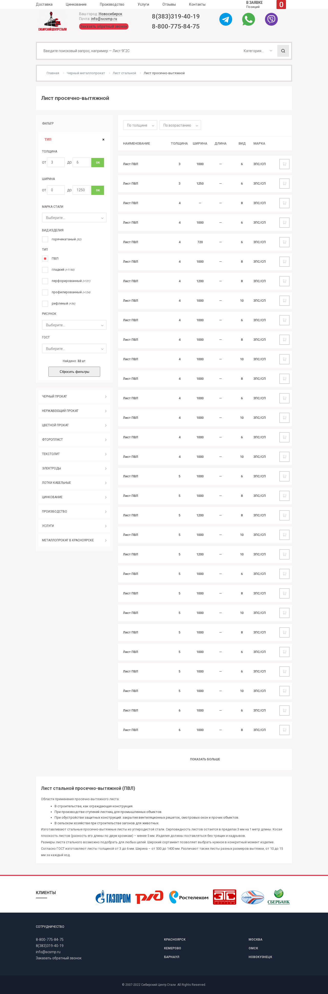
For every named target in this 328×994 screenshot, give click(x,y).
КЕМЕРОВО (172, 948)
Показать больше (205, 759)
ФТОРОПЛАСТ (52, 440)
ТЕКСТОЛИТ (51, 454)
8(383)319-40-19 (176, 16)
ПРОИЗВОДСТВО (54, 512)
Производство (112, 4)
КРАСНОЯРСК (175, 939)
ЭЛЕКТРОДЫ (51, 468)
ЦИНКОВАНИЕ (52, 497)
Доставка (44, 4)
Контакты (197, 4)
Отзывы (169, 4)
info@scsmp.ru (104, 19)
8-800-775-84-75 (176, 26)
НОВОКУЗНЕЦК (260, 957)
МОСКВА (255, 939)
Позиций (264, 4)
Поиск (283, 51)
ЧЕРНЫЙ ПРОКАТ (54, 397)
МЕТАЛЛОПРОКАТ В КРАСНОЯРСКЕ (68, 540)
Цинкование (76, 4)
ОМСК (253, 948)
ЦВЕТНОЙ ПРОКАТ (55, 425)
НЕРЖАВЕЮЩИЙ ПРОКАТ (60, 411)
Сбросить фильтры (74, 372)
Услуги (143, 4)
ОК (98, 163)
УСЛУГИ (48, 526)
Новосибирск (110, 14)
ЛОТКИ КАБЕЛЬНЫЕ (56, 483)
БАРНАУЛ (171, 957)
